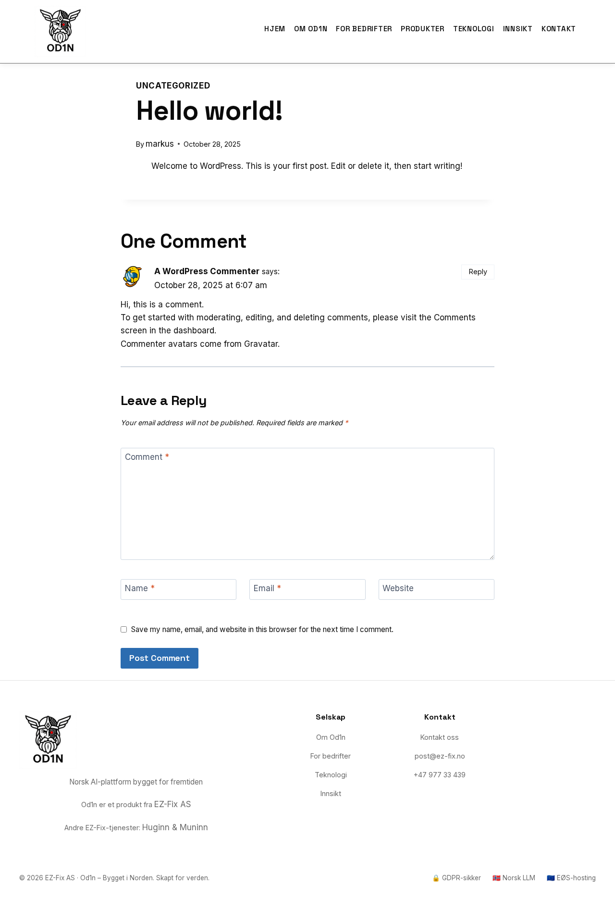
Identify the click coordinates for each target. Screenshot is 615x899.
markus (160, 144)
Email (267, 588)
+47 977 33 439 (440, 775)
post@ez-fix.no (440, 756)
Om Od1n (310, 28)
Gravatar (261, 344)
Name (140, 588)
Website (398, 588)
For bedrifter (364, 28)
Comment (147, 457)
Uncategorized (173, 85)
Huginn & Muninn (175, 827)
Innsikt (518, 28)
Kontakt (558, 28)
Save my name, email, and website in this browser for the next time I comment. (262, 629)
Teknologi (473, 28)
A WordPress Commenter (206, 271)
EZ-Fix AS (172, 804)
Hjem (274, 28)
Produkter (422, 28)
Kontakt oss (439, 737)
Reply (478, 271)
